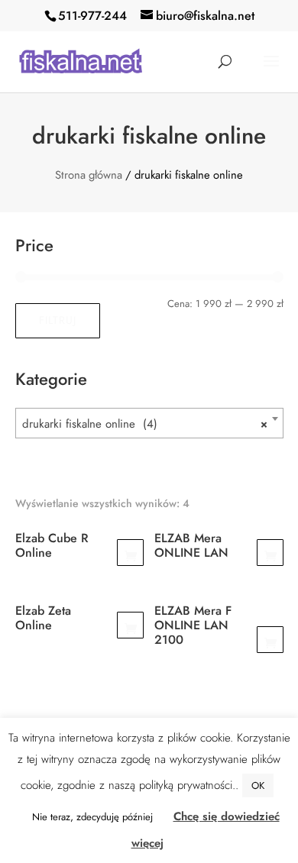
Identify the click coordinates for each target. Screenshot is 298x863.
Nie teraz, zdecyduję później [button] (92, 817)
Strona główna (88, 174)
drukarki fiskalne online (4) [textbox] (144, 423)
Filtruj (57, 320)
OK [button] (257, 785)
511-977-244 (92, 15)
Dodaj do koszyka (130, 552)
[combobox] (149, 423)
